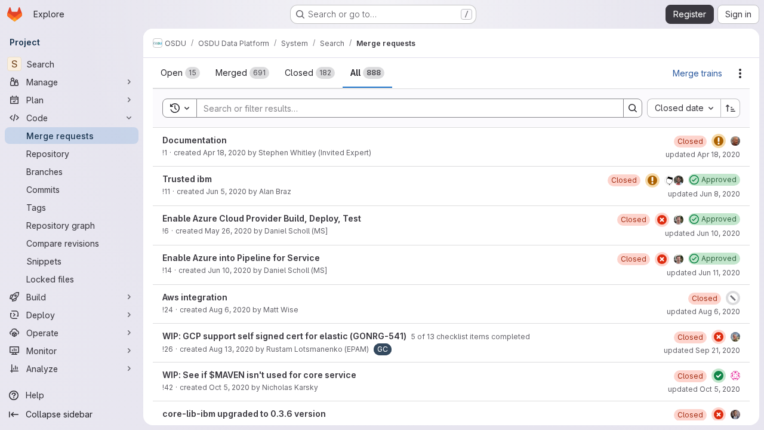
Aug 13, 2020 (231, 349)
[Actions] (740, 73)
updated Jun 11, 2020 (703, 272)
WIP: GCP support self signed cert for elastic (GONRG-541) (285, 336)
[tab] (180, 73)
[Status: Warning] (718, 141)
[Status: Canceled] (733, 298)
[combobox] (683, 108)
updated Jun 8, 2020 (704, 193)
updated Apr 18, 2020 (703, 154)
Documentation (194, 140)
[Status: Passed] (718, 375)
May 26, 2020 (228, 230)
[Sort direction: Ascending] (730, 108)
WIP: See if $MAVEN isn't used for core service (259, 375)
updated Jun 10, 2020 (702, 233)
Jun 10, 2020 (229, 270)
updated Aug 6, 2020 (703, 311)
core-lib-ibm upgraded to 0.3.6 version (244, 413)
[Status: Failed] (662, 220)
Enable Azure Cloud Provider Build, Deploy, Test (261, 218)
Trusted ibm (187, 179)
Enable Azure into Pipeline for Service (241, 258)
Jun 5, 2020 (226, 191)
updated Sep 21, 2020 (702, 350)
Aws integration (194, 297)
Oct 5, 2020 (229, 387)
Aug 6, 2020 (230, 309)
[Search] (632, 108)
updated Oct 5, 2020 (704, 389)
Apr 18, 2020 (224, 152)
